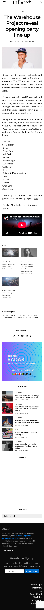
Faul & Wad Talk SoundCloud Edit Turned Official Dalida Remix (27, 409)
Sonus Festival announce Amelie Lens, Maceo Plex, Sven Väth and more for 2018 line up (28, 266)
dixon (6, 315)
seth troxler (10, 318)
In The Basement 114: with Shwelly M (26, 434)
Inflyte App (36, 584)
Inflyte (15, 315)
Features (18, 392)
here (36, 198)
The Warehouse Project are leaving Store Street (8, 264)
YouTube (37, 597)
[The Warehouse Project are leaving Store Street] (10, 252)
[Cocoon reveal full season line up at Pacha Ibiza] (10, 281)
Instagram (37, 587)
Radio (17, 430)
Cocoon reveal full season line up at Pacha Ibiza (8, 292)
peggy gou (33, 315)
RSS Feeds (37, 600)
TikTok (38, 591)
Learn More (7, 550)
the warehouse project (28, 318)
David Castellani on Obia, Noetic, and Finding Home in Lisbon (27, 446)
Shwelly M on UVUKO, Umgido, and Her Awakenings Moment (27, 421)
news (23, 315)
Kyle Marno (29, 41)
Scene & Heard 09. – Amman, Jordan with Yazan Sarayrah (27, 396)
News (22, 12)
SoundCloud (36, 594)
